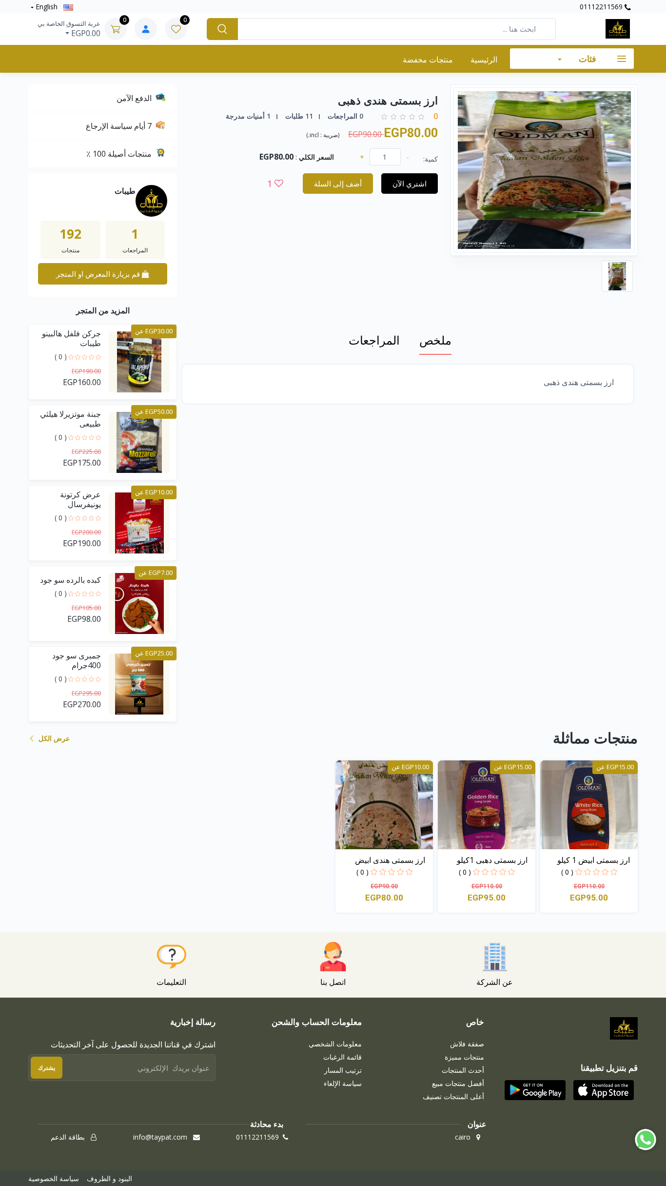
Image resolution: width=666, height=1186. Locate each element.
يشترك (46, 1067)
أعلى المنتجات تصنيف (453, 1096)
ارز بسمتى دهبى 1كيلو (492, 860)
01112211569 (602, 6)
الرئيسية (483, 59)
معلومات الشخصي (335, 1043)
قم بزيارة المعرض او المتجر (99, 274)
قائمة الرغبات (342, 1057)
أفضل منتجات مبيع (458, 1083)
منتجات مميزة (464, 1057)
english (46, 6)
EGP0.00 (69, 29)
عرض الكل (53, 738)
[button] (603, 1090)
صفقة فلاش (467, 1043)
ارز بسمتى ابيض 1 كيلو (593, 860)
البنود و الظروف (109, 1178)
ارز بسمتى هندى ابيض (390, 860)
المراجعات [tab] (374, 340)
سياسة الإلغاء (343, 1083)
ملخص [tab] (435, 340)
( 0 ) (61, 356)
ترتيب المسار (343, 1070)
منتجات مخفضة (428, 59)
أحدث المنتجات (463, 1070)
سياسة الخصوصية (53, 1178)
